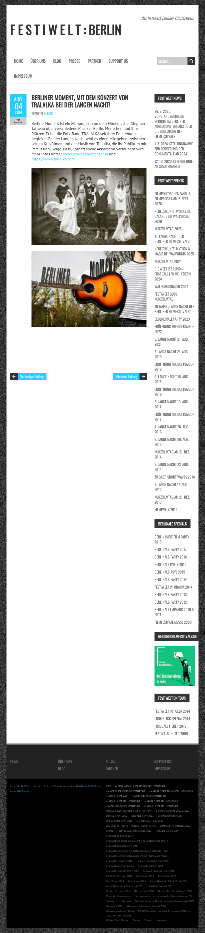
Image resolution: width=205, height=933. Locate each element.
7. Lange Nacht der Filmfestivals (123, 805)
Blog (57, 61)
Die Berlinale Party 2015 (119, 820)
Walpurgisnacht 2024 (171, 286)
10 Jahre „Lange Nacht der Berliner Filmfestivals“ (174, 309)
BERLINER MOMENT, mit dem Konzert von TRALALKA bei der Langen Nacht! (80, 101)
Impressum (23, 76)
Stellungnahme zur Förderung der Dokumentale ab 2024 (165, 896)
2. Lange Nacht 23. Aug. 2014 (171, 466)
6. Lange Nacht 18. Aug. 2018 (171, 379)
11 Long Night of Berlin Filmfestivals (125, 790)
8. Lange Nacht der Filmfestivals (161, 805)
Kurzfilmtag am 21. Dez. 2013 (172, 499)
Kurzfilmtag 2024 (168, 261)
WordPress (81, 786)
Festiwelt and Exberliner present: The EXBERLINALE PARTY (137, 841)
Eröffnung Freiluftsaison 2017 (174, 416)
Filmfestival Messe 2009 (173, 622)
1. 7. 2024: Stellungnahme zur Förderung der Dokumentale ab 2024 (173, 148)
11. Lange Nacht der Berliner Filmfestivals (172, 238)
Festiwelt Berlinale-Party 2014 (122, 846)
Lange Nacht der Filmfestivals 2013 (169, 881)
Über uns (38, 61)
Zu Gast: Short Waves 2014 (174, 477)
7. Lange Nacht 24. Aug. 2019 (171, 354)
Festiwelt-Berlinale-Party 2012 (122, 871)
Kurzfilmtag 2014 (167, 876)
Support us (118, 61)
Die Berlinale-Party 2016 (150, 820)
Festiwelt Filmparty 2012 (119, 861)
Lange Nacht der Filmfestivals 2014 (125, 886)
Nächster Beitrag (126, 376)
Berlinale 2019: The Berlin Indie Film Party (129, 810)
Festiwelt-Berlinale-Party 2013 (159, 871)
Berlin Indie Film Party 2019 (171, 539)
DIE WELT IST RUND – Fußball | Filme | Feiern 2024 (172, 274)
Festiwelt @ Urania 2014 (173, 587)
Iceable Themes (22, 791)
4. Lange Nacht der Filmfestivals (149, 795)
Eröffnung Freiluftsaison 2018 (174, 391)
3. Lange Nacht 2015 (117, 795)
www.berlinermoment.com (85, 153)
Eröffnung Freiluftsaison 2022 (174, 329)
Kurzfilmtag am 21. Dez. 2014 (172, 454)
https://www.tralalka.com (53, 158)
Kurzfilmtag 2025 (168, 228)
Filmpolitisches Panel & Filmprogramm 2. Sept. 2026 (172, 198)
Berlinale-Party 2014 (170, 579)
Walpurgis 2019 (114, 906)
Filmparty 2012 (165, 509)
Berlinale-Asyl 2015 (169, 572)
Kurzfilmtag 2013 (145, 876)
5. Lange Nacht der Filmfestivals (123, 800)
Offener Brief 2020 (144, 891)
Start (108, 785)
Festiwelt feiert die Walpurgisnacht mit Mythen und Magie (136, 856)
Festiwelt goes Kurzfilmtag (165, 296)
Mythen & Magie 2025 (118, 891)
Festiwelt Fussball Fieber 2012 (152, 861)
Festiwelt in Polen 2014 (172, 711)
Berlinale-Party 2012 (170, 602)
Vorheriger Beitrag (32, 376)
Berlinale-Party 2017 (170, 549)
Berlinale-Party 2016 (170, 556)
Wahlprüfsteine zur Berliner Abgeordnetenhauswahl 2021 (164, 901)
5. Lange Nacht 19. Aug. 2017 (171, 404)
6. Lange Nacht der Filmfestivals (161, 800)
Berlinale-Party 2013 (170, 594)
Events (109, 830)
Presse (74, 61)
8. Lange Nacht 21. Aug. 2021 (171, 341)
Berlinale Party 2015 (170, 564)
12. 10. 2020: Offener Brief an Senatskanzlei (174, 163)
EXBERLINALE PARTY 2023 (172, 319)
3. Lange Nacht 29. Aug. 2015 (171, 441)
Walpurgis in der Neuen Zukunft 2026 (146, 906)
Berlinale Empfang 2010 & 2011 (174, 612)
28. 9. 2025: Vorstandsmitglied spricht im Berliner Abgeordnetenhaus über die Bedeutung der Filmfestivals (173, 123)
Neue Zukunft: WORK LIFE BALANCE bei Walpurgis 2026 (172, 216)
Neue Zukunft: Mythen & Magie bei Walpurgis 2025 (174, 251)
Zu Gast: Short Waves (117, 920)
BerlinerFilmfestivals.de (170, 815)
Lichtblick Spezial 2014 (172, 718)
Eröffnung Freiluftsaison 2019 (174, 366)
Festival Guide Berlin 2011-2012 (134, 830)
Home (18, 61)
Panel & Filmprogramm (118, 896)
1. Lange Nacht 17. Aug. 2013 (171, 487)
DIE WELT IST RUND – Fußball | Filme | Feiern (131, 825)
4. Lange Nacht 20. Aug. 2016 (171, 429)
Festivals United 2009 (171, 733)
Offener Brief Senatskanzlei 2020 (175, 891)
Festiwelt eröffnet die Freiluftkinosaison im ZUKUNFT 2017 (137, 851)
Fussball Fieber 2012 (170, 726)
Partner (94, 61)
